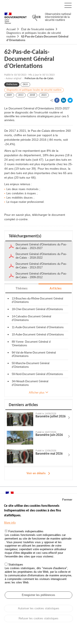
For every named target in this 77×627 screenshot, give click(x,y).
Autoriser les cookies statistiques (38, 608)
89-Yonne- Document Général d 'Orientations (31, 343)
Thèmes (21, 288)
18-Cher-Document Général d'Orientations (37, 309)
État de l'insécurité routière (37, 29)
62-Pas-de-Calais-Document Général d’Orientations (29, 59)
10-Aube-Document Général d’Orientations (38, 334)
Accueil (11, 29)
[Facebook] (56, 100)
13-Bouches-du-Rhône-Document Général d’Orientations (37, 300)
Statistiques (15, 564)
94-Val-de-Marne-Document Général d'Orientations (34, 354)
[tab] (21, 288)
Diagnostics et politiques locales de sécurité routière (34, 90)
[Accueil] (15, 16)
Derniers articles (23, 405)
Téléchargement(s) (25, 236)
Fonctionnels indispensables (25, 531)
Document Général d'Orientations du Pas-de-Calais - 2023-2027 (41, 246)
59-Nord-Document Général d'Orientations (37, 374)
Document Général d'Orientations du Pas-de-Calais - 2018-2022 (41, 255)
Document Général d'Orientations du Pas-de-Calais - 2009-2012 (41, 275)
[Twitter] (70, 100)
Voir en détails (36, 473)
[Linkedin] (63, 100)
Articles (55, 288)
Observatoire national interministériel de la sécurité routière (58, 17)
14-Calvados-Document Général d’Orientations (31, 318)
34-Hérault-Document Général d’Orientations (30, 383)
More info (10, 522)
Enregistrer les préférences (38, 595)
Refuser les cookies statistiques (38, 618)
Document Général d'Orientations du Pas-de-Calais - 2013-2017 (41, 265)
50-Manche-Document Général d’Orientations (30, 365)
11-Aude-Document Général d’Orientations (38, 327)
